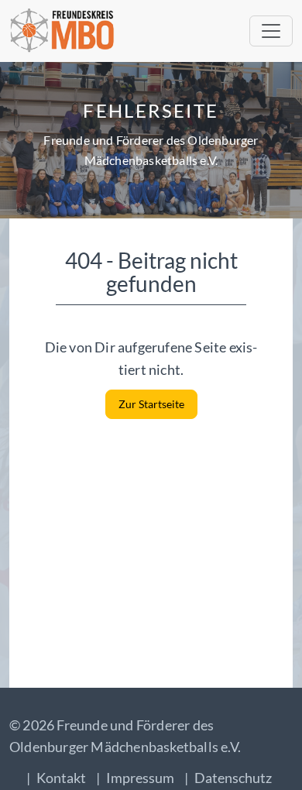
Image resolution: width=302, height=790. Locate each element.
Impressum (140, 777)
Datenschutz (233, 777)
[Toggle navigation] (271, 30)
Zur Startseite (151, 403)
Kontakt (61, 777)
